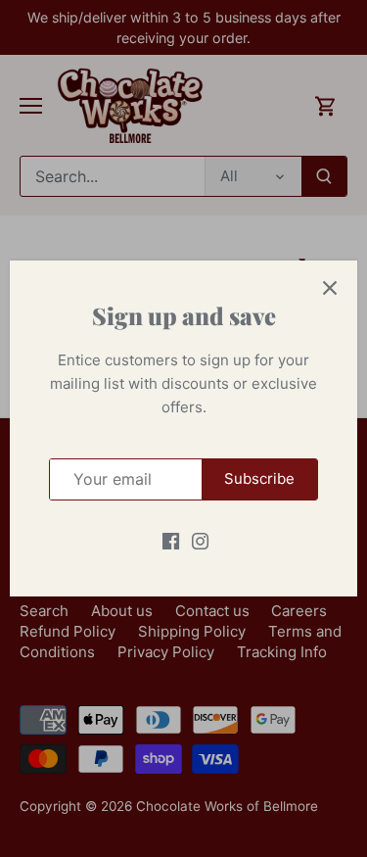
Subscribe (259, 478)
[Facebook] (170, 540)
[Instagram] (200, 540)
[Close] (329, 287)
